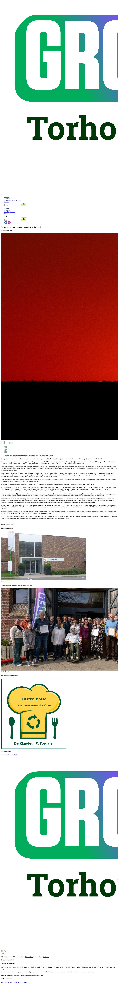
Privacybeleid (10, 960)
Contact (6, 202)
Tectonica (46, 957)
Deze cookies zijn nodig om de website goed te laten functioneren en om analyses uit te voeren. (38, 982)
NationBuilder (29, 957)
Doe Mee (7, 200)
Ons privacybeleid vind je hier (34, 975)
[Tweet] (5, 450)
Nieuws (6, 197)
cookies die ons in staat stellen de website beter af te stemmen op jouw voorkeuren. (33, 986)
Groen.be (3, 953)
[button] (5, 216)
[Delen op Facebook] (5, 447)
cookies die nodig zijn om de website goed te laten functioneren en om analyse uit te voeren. (41, 984)
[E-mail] (5, 452)
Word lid (12, 200)
